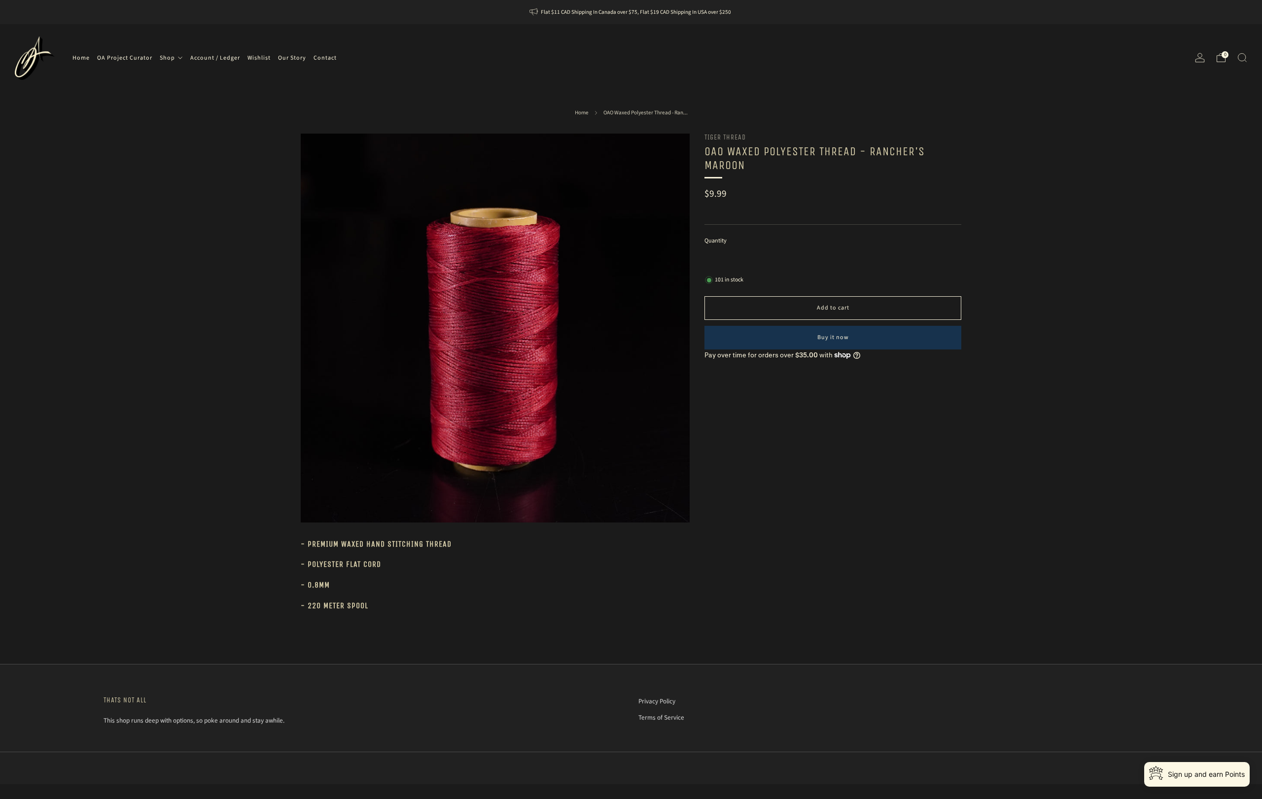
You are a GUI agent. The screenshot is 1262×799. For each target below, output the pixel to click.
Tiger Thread (725, 137)
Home (582, 112)
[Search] (1242, 58)
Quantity (715, 240)
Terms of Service (661, 717)
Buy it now (833, 337)
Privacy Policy (656, 701)
